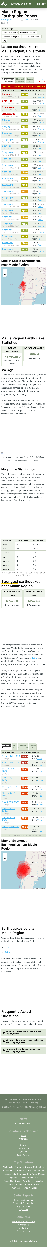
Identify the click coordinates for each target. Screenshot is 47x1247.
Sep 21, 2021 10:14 (10, 786)
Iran (29, 1174)
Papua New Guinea (13, 1181)
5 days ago (7, 216)
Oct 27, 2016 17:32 (10, 826)
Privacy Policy (23, 1231)
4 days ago (7, 171)
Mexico (41, 1174)
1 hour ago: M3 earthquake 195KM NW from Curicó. (23, 86)
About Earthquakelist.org (23, 1221)
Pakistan (34, 1177)
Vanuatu (33, 1188)
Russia (31, 1181)
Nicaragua (24, 1177)
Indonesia (21, 1174)
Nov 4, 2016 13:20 (10, 802)
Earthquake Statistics (28, 32)
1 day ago (6, 120)
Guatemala (39, 1170)
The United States (31, 1184)
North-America (23, 1148)
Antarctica (23, 1139)
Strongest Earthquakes (11, 36)
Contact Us (23, 1224)
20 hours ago (8, 113)
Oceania (23, 1151)
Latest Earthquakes (21, 4)
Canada (28, 1167)
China (41, 1167)
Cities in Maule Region (32, 36)
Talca (40, 110)
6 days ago (7, 249)
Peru (24, 1181)
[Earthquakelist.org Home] (4, 4)
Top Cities (23, 1209)
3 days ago (7, 139)
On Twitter (23, 1228)
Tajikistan (38, 1181)
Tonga (25, 1188)
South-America (23, 1155)
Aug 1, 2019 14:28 (10, 762)
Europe (23, 1145)
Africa (23, 1135)
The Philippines (14, 1184)
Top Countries (23, 1206)
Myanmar (13, 1177)
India (14, 1174)
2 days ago (7, 133)
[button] (5, 271)
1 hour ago (7, 94)
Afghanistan (8, 1167)
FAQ (4, 41)
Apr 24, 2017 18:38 (11, 756)
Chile (25, 19)
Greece (29, 1170)
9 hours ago (8, 107)
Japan (34, 1174)
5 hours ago (8, 100)
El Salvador (19, 1170)
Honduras (6, 1174)
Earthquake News (23, 1123)
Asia (24, 1142)
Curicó (41, 97)
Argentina (19, 1167)
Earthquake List (8, 19)
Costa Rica (8, 1170)
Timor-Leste (16, 1188)
